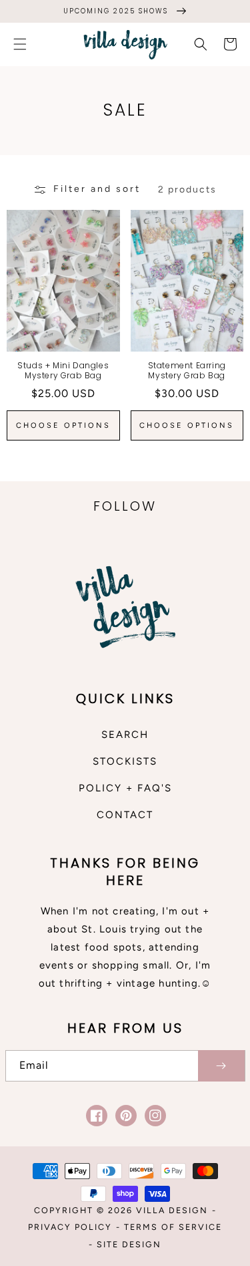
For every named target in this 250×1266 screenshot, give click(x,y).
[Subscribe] (221, 1066)
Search (125, 735)
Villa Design (172, 1210)
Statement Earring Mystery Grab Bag (187, 370)
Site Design (129, 1244)
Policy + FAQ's (125, 788)
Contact (125, 815)
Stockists (125, 761)
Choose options (63, 425)
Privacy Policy (70, 1227)
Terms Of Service (173, 1227)
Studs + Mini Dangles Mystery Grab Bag (63, 370)
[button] (20, 44)
